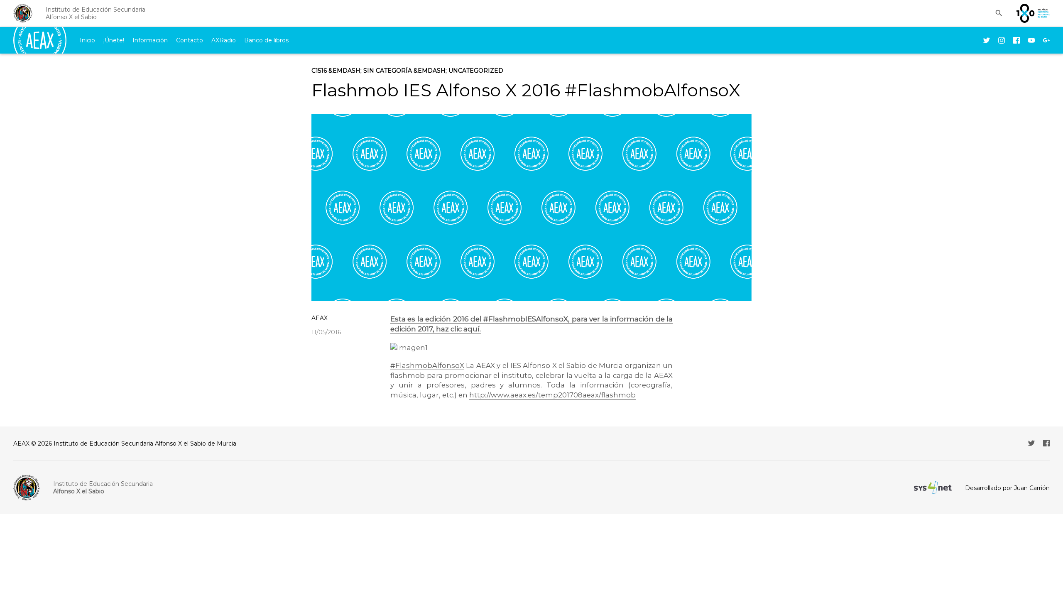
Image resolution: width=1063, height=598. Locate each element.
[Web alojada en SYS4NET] (933, 487)
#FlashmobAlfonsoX (427, 365)
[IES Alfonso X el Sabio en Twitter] (1031, 443)
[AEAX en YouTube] (1031, 40)
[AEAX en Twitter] (986, 40)
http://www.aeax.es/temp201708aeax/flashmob (552, 395)
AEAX (319, 318)
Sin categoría (387, 70)
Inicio (87, 40)
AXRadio (223, 40)
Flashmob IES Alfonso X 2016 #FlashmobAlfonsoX (525, 90)
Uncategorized (475, 70)
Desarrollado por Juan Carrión (1007, 488)
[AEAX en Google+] (1046, 40)
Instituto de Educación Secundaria (103, 487)
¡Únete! (113, 40)
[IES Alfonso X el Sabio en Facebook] (1046, 443)
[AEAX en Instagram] (1001, 40)
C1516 (319, 70)
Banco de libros (266, 40)
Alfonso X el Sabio (95, 13)
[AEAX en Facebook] (1016, 40)
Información (150, 40)
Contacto (189, 40)
